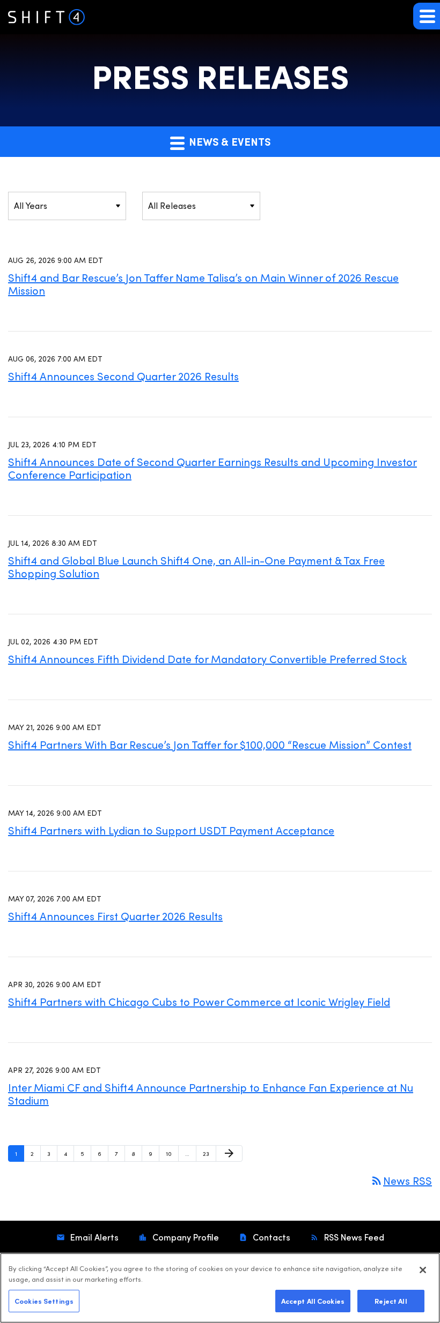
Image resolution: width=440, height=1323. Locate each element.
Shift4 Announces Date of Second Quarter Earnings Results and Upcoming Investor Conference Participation (212, 468)
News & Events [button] (228, 141)
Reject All (391, 1300)
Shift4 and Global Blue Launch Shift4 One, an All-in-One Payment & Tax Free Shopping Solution (196, 566)
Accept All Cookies (312, 1300)
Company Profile (184, 1237)
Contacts (270, 1237)
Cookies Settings (44, 1300)
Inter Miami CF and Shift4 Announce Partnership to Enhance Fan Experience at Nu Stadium (210, 1093)
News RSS (401, 1180)
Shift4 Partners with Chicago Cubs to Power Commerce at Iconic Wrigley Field (199, 1001)
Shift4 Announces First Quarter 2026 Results (115, 915)
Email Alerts (93, 1237)
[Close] (423, 1270)
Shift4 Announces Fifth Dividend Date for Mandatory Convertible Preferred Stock (207, 658)
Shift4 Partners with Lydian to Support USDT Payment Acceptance (171, 830)
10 (172, 1153)
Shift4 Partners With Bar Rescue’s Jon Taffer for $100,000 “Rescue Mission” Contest (210, 744)
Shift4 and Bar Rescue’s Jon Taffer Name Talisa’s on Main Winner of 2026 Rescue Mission (203, 283)
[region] (220, 1288)
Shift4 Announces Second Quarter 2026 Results (123, 376)
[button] (426, 16)
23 (209, 1153)
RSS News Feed (353, 1237)
